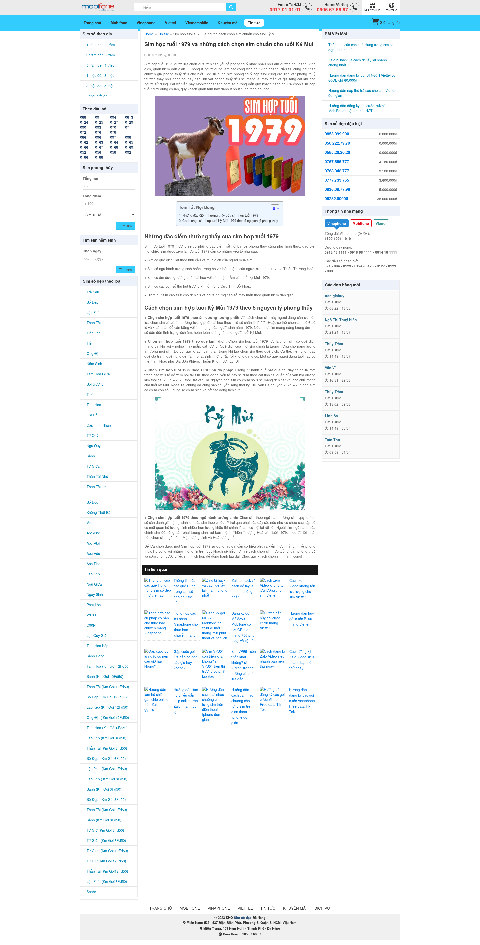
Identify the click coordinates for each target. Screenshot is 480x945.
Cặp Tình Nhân (99, 425)
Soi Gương (95, 384)
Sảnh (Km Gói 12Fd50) (105, 676)
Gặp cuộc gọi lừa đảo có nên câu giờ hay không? (186, 659)
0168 (114, 147)
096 (98, 137)
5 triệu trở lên (97, 95)
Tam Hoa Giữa (98, 373)
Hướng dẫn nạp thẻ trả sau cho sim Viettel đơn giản (361, 93)
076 (98, 132)
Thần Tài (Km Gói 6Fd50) (107, 748)
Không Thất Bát (99, 512)
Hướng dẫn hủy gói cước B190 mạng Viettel (302, 619)
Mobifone (361, 223)
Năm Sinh (94, 363)
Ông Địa (93, 353)
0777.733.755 (337, 180)
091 (98, 117)
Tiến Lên (94, 332)
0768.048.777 (337, 170)
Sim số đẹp (243, 917)
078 (113, 132)
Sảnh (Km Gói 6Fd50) (104, 819)
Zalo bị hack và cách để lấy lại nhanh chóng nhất (244, 588)
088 (83, 117)
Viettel (381, 223)
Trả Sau (93, 291)
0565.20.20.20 (337, 152)
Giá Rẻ (92, 414)
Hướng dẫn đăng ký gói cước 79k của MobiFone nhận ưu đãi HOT (358, 108)
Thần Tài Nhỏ (97, 476)
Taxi (90, 394)
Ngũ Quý (94, 445)
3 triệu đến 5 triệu (100, 85)
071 (128, 127)
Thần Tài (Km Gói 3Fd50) (107, 809)
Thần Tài (94, 322)
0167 (99, 147)
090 (83, 127)
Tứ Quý (92, 435)
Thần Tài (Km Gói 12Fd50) (108, 686)
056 (98, 152)
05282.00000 (336, 198)
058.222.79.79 (337, 143)
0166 (84, 147)
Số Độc (92, 502)
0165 (129, 142)
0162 (84, 142)
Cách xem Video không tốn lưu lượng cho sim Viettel (302, 588)
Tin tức (163, 33)
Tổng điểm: (92, 195)
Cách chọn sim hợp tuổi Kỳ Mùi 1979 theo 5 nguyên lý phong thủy (230, 220)
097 (113, 137)
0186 (84, 157)
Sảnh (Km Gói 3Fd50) (104, 789)
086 (83, 137)
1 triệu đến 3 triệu (100, 75)
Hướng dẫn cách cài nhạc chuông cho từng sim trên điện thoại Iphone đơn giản (242, 706)
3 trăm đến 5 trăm (100, 54)
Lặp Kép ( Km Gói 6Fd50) (107, 778)
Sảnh (91, 455)
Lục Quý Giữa (98, 635)
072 (83, 132)
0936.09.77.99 (337, 189)
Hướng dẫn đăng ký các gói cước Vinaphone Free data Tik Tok (302, 700)
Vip (89, 522)
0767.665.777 (337, 161)
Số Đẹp (92, 302)
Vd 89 (91, 614)
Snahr (91, 891)
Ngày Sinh (95, 594)
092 (128, 152)
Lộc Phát (94, 312)
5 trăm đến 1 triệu (100, 65)
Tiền (90, 343)
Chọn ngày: (93, 250)
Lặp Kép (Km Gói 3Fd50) (106, 737)
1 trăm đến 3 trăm (100, 44)
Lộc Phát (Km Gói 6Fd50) (107, 768)
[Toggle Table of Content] (272, 208)
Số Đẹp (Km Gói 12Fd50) (107, 696)
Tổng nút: (91, 178)
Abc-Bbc (93, 532)
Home (149, 33)
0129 (129, 122)
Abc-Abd (93, 543)
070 (113, 127)
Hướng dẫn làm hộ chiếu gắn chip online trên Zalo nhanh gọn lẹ (186, 700)
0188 (99, 157)
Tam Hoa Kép (97, 645)
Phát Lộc (94, 604)
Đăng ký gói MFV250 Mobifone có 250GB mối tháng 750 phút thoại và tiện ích (244, 627)
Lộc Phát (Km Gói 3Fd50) (107, 881)
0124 (84, 122)
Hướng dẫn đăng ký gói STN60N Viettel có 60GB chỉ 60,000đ (362, 78)
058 (113, 152)
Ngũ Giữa (94, 584)
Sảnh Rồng (95, 655)
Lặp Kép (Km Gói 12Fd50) (107, 707)
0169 (129, 147)
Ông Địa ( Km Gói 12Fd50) (108, 717)
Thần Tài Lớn (97, 486)
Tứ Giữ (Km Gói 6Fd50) (105, 830)
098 (128, 137)
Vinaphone (337, 223)
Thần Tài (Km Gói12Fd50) (107, 871)
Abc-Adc (93, 553)
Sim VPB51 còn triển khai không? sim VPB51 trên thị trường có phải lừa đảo (244, 665)
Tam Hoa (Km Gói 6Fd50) (107, 727)
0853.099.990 (337, 133)
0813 (129, 117)
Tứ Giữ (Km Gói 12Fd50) (106, 860)
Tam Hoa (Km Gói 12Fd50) (108, 666)
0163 (99, 142)
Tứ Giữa (93, 466)
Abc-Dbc (93, 563)
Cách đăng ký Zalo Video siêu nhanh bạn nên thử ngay (302, 659)
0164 (114, 142)
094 (113, 117)
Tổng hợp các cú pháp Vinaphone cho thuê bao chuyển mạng (186, 624)
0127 (114, 122)
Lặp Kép (93, 573)
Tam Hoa (94, 404)
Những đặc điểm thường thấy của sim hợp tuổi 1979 (220, 215)
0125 (99, 122)
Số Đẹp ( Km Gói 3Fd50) (106, 799)
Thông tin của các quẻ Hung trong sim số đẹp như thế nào (185, 591)
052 (83, 152)
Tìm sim (125, 225)
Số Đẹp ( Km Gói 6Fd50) (106, 758)
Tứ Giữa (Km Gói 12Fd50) (107, 850)
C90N (91, 625)
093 (98, 127)
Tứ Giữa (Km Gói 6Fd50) (106, 840)
